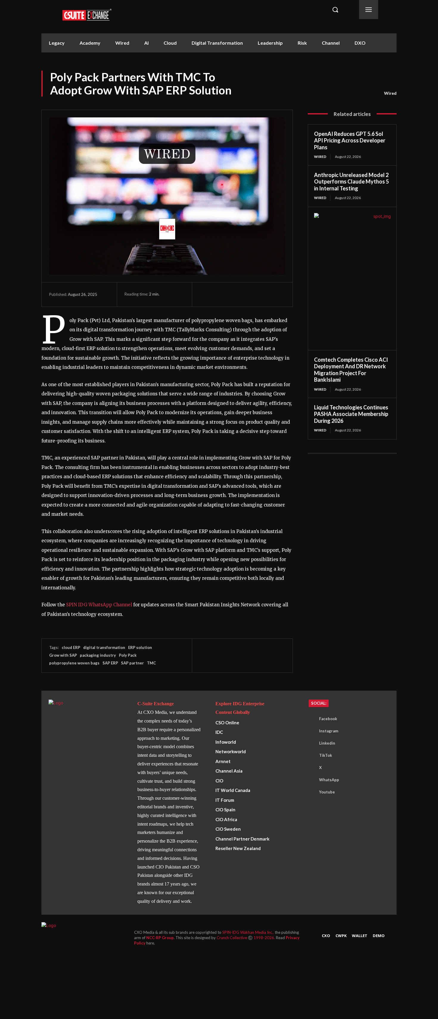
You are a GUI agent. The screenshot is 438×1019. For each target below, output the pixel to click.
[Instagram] (310, 731)
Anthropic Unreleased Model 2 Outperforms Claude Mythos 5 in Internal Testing (351, 182)
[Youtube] (310, 792)
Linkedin (327, 743)
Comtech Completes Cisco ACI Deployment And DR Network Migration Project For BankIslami (351, 369)
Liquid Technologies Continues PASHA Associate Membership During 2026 (351, 414)
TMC (151, 663)
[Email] (260, 294)
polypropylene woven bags (74, 663)
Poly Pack (127, 655)
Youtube (327, 792)
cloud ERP (71, 647)
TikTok (325, 755)
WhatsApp (329, 779)
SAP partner (132, 663)
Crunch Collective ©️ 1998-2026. (246, 937)
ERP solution (140, 647)
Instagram (328, 730)
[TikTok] (310, 756)
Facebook (328, 718)
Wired (390, 93)
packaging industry (98, 655)
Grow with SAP (63, 655)
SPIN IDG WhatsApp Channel (99, 605)
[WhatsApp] (233, 294)
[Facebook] (206, 294)
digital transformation (104, 647)
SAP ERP (110, 663)
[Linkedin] (247, 294)
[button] (335, 9)
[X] (219, 294)
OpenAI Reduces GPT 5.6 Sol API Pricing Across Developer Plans (349, 140)
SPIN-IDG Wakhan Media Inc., (248, 932)
